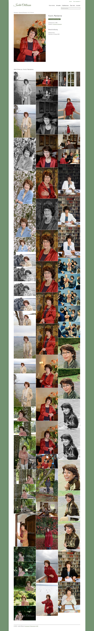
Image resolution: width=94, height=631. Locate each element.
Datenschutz (33, 626)
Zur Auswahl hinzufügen (54, 19)
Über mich (72, 5)
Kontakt (78, 5)
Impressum (27, 626)
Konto (70, 1)
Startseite (16, 12)
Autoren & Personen (23, 12)
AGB (37, 626)
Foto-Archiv (52, 5)
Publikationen (65, 5)
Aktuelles (58, 5)
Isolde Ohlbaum (22, 5)
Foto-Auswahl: (76, 1)
